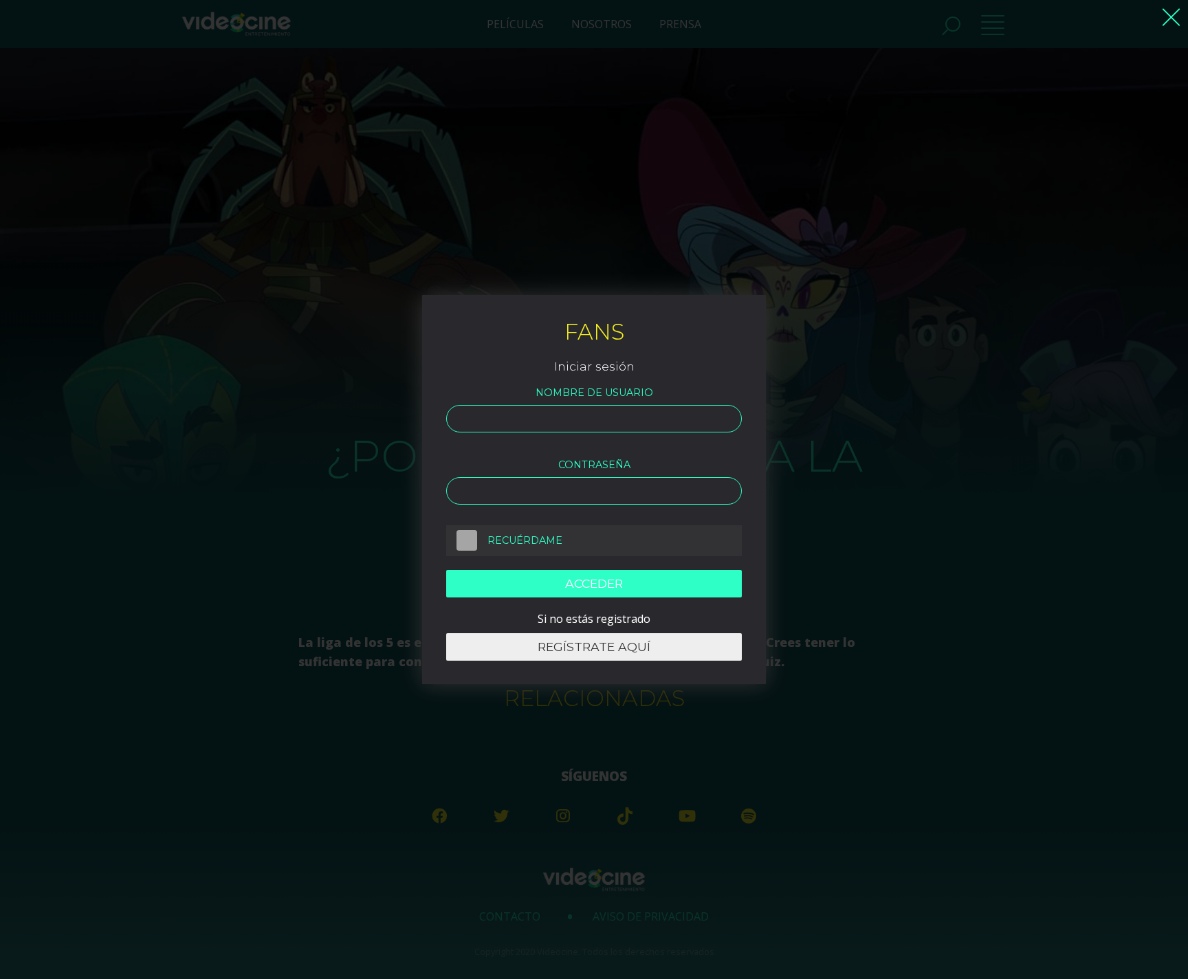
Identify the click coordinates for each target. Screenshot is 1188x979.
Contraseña (594, 465)
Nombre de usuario (594, 392)
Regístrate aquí (594, 646)
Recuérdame (524, 540)
